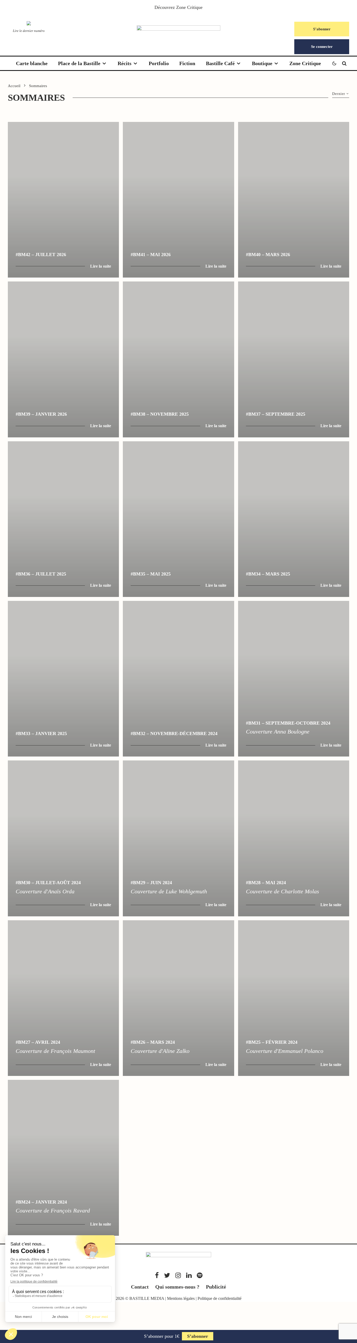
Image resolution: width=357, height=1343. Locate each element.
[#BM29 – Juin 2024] (178, 838)
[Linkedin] (188, 1275)
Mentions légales (181, 1298)
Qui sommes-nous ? (177, 1287)
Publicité (216, 1287)
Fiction (187, 63)
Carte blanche (32, 63)
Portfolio (159, 63)
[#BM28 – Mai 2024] (293, 838)
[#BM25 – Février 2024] (293, 998)
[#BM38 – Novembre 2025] (178, 359)
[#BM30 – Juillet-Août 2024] (63, 838)
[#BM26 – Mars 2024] (178, 998)
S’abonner (322, 29)
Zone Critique (189, 7)
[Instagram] (178, 1275)
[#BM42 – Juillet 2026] (63, 200)
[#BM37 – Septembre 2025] (293, 359)
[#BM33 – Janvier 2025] (63, 679)
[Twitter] (167, 1275)
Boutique (262, 63)
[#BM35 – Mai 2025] (178, 519)
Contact (140, 1287)
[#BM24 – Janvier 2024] (63, 1157)
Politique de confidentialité (219, 1298)
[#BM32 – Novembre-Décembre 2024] (178, 679)
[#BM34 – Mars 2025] (293, 519)
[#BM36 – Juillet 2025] (63, 519)
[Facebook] (157, 1275)
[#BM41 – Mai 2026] (178, 200)
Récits (124, 63)
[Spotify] (199, 1275)
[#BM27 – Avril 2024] (63, 998)
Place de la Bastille (79, 63)
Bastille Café (220, 63)
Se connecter (322, 46)
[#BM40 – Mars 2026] (293, 200)
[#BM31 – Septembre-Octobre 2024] (293, 679)
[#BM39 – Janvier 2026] (63, 359)
